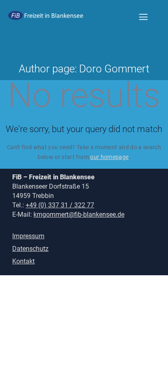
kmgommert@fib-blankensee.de (78, 214)
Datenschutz (30, 248)
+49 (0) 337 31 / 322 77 (60, 205)
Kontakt (23, 261)
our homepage (109, 157)
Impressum (28, 236)
